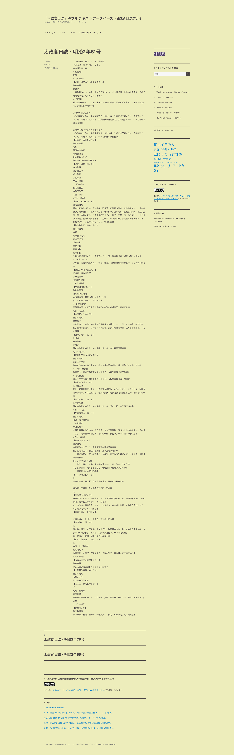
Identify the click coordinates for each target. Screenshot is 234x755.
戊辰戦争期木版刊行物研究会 (54, 708)
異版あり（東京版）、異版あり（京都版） (166, 162)
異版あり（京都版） (170, 154)
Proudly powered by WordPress (103, 744)
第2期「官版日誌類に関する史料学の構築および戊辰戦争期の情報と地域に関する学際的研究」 (77, 723)
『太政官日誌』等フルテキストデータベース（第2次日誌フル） (93, 18)
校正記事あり (164, 144)
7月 (45, 68)
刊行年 (49, 68)
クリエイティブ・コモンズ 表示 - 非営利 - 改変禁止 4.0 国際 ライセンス (78, 690)
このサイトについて (67, 32)
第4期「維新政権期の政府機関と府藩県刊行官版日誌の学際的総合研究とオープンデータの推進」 (78, 713)
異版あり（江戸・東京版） (169, 168)
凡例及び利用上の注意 (89, 32)
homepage (49, 32)
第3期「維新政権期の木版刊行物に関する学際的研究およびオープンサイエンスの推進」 (75, 718)
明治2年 (55, 68)
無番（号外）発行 (165, 149)
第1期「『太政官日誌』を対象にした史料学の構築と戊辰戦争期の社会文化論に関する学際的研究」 (79, 728)
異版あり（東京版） (163, 159)
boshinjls (47, 61)
